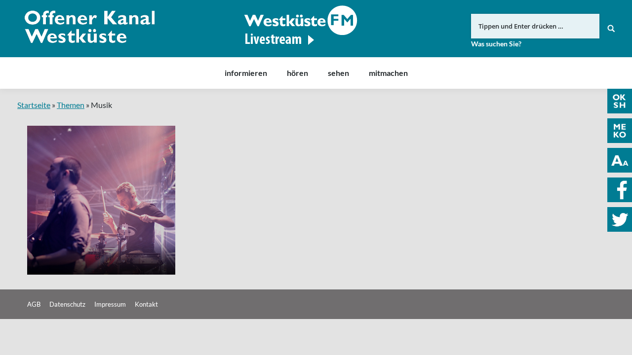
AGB (33, 304)
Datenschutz (67, 304)
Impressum (110, 304)
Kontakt (146, 304)
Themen (70, 104)
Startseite (33, 104)
